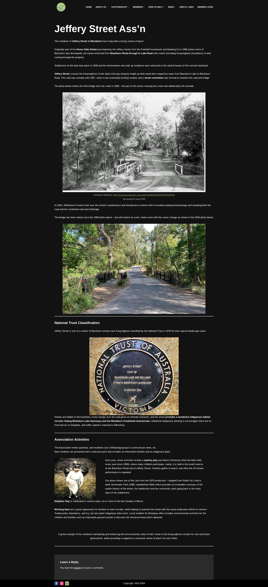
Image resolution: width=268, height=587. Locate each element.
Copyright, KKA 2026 (134, 583)
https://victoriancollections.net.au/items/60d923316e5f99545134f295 (144, 195)
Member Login (205, 7)
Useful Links (186, 7)
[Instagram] (62, 583)
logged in (78, 568)
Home (89, 7)
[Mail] (67, 583)
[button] (128, 7)
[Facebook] (56, 583)
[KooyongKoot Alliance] (61, 7)
